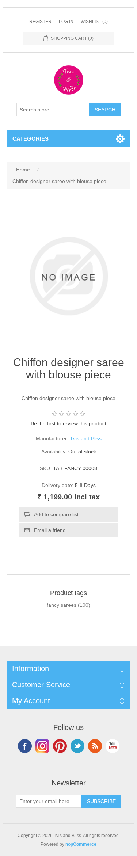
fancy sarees (61, 605)
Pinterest (60, 746)
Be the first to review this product (68, 423)
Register (40, 21)
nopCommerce (80, 844)
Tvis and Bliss (86, 438)
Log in (66, 21)
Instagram (42, 746)
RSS (95, 746)
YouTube (112, 746)
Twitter (77, 746)
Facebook (25, 746)
